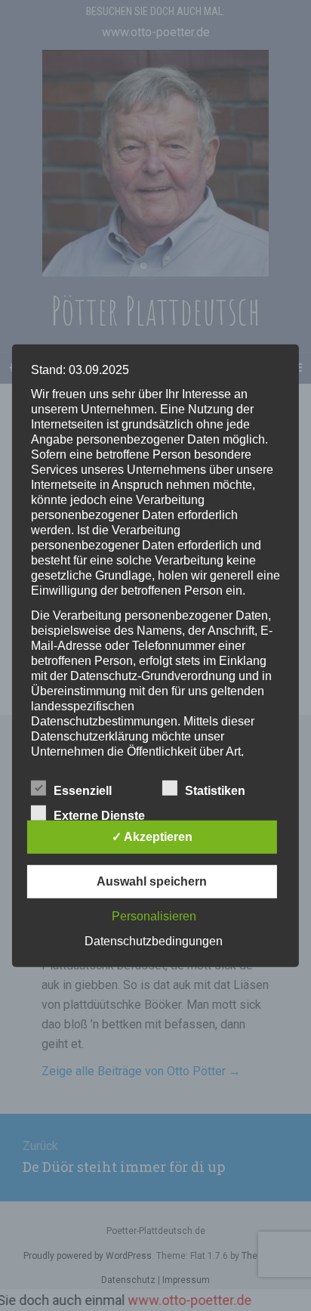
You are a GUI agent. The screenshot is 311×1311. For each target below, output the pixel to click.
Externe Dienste (99, 815)
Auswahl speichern (152, 881)
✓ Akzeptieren (152, 836)
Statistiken (215, 790)
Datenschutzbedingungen (154, 941)
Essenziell (83, 790)
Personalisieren (154, 916)
